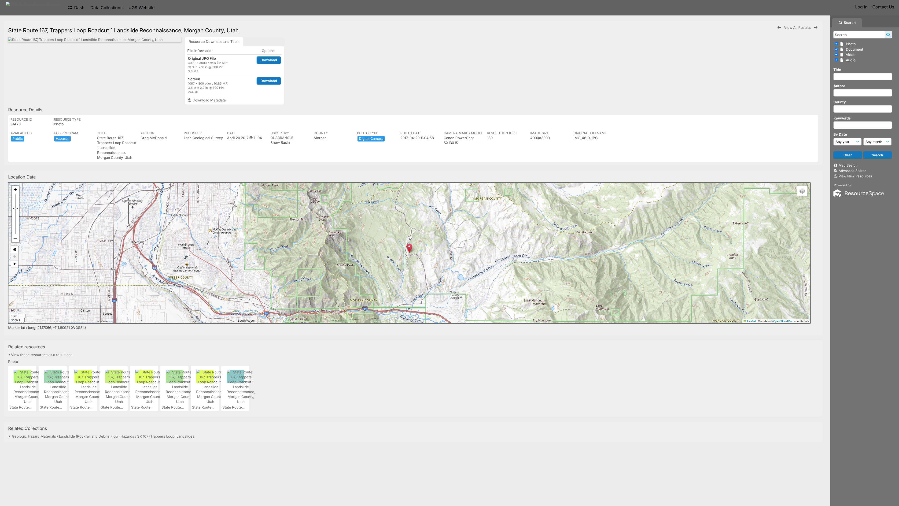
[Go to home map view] (14, 249)
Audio (849, 60)
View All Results (798, 27)
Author (839, 86)
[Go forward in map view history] (14, 256)
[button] (409, 248)
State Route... (21, 407)
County (839, 102)
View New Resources (855, 176)
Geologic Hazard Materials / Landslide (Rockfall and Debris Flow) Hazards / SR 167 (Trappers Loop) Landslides (102, 436)
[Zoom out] (15, 238)
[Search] (888, 34)
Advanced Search (852, 171)
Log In (861, 6)
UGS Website (142, 7)
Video (849, 54)
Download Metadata (209, 100)
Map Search (848, 165)
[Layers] (802, 191)
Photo (850, 44)
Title (837, 69)
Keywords (842, 118)
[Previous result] (779, 28)
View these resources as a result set (41, 355)
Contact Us (883, 6)
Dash (79, 7)
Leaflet (751, 321)
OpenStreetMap (783, 321)
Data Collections (106, 7)
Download (269, 60)
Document (853, 49)
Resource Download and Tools (214, 41)
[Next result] (815, 28)
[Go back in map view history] (14, 264)
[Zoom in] (15, 189)
